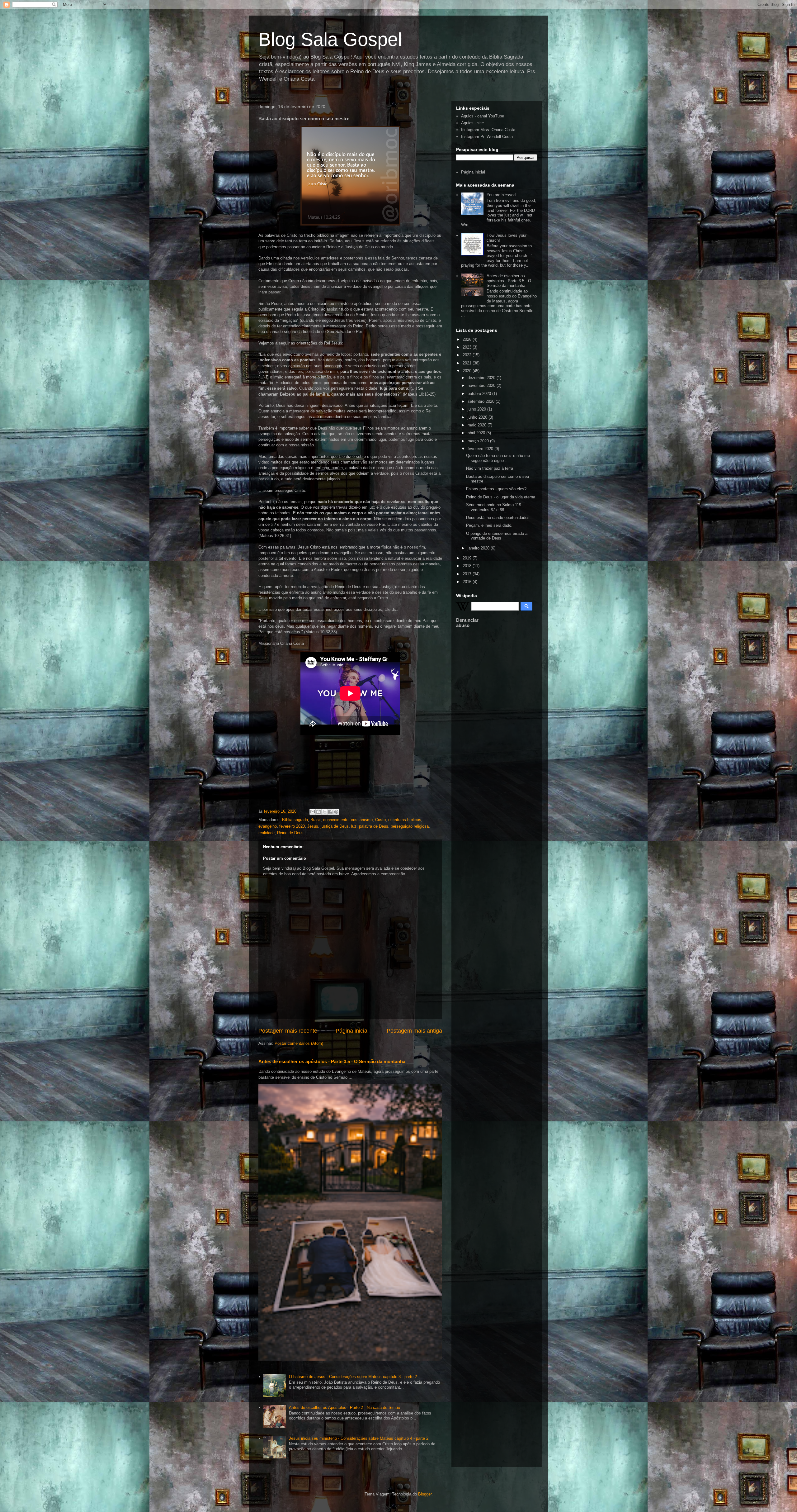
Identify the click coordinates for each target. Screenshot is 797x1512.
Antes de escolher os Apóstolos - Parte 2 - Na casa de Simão (344, 1407)
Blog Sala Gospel (330, 39)
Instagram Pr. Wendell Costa (487, 136)
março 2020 (479, 441)
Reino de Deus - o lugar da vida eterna (500, 497)
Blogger (425, 1494)
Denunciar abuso (467, 622)
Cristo (380, 819)
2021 (468, 363)
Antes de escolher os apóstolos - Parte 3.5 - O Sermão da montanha (331, 1061)
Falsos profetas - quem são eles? (496, 489)
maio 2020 (478, 425)
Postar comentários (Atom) (299, 1043)
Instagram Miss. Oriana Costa (488, 129)
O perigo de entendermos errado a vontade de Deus (496, 536)
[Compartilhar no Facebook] (330, 812)
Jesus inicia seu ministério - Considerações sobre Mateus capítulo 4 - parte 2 (358, 1438)
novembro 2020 (482, 385)
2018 (468, 565)
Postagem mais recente (287, 1031)
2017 (468, 574)
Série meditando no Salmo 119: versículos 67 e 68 (494, 507)
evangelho (267, 826)
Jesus (312, 826)
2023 (468, 347)
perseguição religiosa (410, 826)
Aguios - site (472, 123)
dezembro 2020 (482, 377)
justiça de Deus (335, 826)
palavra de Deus (373, 826)
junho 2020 (478, 417)
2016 (468, 581)
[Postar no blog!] (318, 812)
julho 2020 (477, 409)
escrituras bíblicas (404, 819)
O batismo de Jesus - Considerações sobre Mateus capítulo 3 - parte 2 (353, 1376)
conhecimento (335, 819)
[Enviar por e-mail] (312, 812)
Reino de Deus (290, 832)
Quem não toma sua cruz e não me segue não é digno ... (498, 458)
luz (353, 826)
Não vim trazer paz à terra (489, 468)
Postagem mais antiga (414, 1031)
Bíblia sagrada (295, 819)
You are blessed (501, 195)
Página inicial (352, 1031)
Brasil (315, 819)
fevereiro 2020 (292, 826)
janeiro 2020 (479, 548)
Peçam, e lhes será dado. (489, 525)
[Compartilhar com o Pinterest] (336, 812)
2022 (468, 355)
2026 (468, 339)
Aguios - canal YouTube (482, 116)
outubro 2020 (480, 393)
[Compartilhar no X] (324, 812)
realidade (266, 832)
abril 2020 (477, 432)
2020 (468, 370)
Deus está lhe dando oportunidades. (498, 517)
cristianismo (362, 819)
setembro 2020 (482, 401)
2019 (468, 558)
